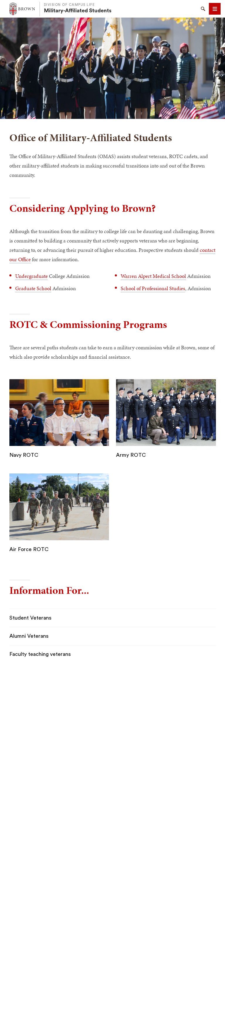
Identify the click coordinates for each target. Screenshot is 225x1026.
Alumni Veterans (29, 636)
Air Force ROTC (29, 549)
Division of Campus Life (69, 4)
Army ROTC (131, 455)
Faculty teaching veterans (40, 654)
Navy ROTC (23, 455)
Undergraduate (31, 276)
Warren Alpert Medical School (153, 276)
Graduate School (33, 288)
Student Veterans (30, 617)
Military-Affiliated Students (77, 10)
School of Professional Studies (153, 288)
